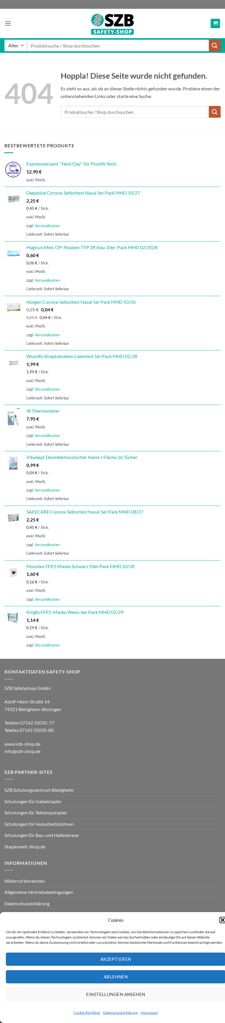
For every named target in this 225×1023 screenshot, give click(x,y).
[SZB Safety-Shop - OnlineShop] (113, 23)
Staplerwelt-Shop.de (24, 846)
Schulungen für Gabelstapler (33, 801)
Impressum (149, 1012)
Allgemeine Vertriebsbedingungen (38, 892)
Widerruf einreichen (24, 881)
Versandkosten (47, 225)
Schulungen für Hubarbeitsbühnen (39, 824)
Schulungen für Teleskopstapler (35, 812)
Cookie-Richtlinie (87, 1012)
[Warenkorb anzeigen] (215, 23)
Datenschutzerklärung (120, 1012)
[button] (7, 23)
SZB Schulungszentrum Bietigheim (39, 790)
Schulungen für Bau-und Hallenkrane (41, 835)
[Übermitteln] (215, 45)
